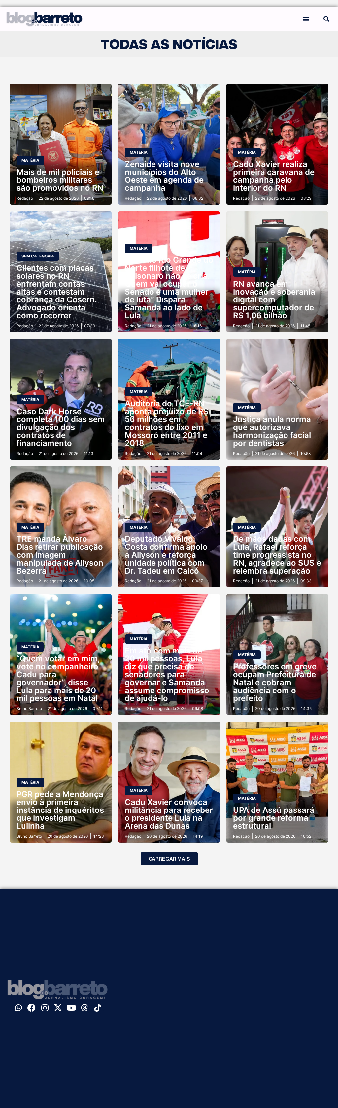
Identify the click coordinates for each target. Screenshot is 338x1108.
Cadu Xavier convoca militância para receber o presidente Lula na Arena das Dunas (169, 814)
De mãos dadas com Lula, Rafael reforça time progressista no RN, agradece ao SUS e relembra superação (277, 554)
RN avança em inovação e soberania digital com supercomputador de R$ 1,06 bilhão (274, 299)
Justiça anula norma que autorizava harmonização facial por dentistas (272, 431)
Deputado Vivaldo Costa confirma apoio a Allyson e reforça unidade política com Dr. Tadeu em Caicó (166, 554)
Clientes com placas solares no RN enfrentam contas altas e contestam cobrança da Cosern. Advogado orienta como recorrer (57, 291)
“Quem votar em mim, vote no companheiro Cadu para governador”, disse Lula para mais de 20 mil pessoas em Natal (58, 678)
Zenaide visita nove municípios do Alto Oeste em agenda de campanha (164, 176)
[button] (306, 18)
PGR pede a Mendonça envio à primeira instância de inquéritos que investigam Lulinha (60, 810)
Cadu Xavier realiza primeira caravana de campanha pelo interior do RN (274, 176)
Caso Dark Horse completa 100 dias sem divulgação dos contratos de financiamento (61, 427)
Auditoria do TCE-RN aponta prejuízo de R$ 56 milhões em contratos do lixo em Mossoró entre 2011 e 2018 (167, 423)
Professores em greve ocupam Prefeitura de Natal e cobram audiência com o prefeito (275, 682)
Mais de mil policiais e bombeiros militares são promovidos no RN (60, 180)
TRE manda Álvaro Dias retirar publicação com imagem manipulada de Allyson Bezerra (60, 554)
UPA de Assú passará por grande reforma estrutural (273, 818)
